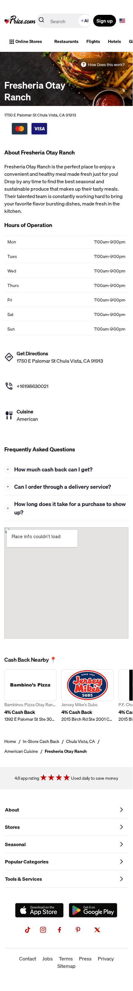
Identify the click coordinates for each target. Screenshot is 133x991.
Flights (93, 41)
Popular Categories (26, 862)
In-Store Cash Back (41, 741)
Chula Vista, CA (80, 741)
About (12, 810)
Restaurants (66, 41)
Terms (66, 958)
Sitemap (66, 966)
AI (86, 20)
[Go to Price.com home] (20, 21)
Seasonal (15, 844)
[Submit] (41, 21)
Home (10, 741)
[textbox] (122, 20)
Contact (27, 958)
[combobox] (64, 21)
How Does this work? (106, 64)
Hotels (114, 41)
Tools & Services (23, 879)
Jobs (47, 958)
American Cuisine (21, 751)
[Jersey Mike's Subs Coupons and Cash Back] (87, 695)
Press (85, 958)
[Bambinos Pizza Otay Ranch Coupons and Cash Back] (30, 695)
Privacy (106, 958)
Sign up (105, 20)
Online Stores (28, 41)
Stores (12, 827)
